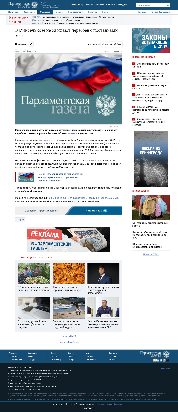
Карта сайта (165, 368)
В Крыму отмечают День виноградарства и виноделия (147, 245)
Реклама (112, 356)
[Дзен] (117, 44)
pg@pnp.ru (36, 389)
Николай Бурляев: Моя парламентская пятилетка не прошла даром (150, 109)
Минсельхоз (117, 52)
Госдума (142, 12)
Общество (45, 12)
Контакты (113, 353)
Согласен (89, 408)
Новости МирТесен (69, 342)
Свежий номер (77, 5)
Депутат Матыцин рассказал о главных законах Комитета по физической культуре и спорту (149, 97)
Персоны (55, 356)
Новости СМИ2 (68, 336)
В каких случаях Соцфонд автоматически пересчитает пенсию (65, 23)
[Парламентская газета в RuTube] (167, 360)
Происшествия (75, 12)
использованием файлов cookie (110, 404)
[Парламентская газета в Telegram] (161, 360)
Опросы (71, 353)
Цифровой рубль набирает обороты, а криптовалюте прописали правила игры (150, 235)
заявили (72, 133)
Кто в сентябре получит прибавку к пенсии (56, 20)
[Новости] (107, 44)
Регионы (89, 356)
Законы (89, 5)
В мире (59, 12)
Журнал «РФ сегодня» (116, 5)
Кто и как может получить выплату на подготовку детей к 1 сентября (148, 122)
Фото (88, 353)
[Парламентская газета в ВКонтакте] (157, 360)
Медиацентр (56, 359)
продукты (20, 219)
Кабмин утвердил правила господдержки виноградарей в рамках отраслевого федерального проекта (60, 177)
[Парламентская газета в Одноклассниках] (164, 360)
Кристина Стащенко (28, 52)
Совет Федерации (161, 12)
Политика (13, 12)
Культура (92, 12)
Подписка (99, 5)
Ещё (104, 12)
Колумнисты (91, 359)
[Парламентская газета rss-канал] (154, 360)
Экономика (29, 12)
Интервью (72, 359)
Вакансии (113, 359)
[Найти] (168, 5)
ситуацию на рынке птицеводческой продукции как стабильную (83, 197)
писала (46, 140)
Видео (53, 353)
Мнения (71, 356)
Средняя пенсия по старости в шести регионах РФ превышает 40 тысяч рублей (73, 17)
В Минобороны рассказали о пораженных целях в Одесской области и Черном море (148, 76)
